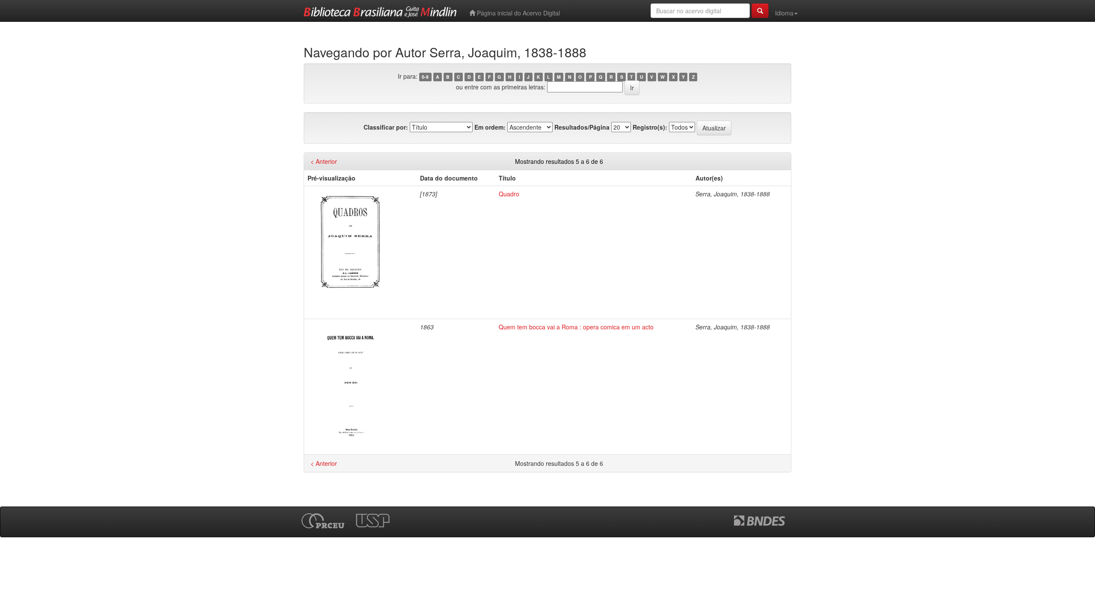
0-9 (425, 77)
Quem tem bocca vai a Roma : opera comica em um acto (576, 327)
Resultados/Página (582, 127)
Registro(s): (650, 127)
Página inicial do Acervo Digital (517, 13)
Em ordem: (490, 127)
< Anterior (324, 161)
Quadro (509, 194)
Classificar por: (386, 127)
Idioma (784, 13)
